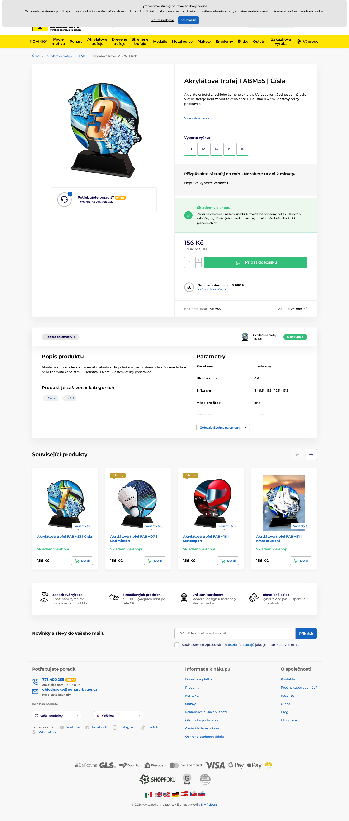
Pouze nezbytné (162, 20)
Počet (190, 262)
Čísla (52, 398)
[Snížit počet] (198, 265)
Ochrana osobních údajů (204, 736)
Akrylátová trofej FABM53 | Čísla (64, 536)
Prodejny (192, 687)
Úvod (36, 56)
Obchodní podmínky (201, 720)
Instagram (127, 727)
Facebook (99, 727)
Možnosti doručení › (212, 289)
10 (190, 149)
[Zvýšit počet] (198, 260)
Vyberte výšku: (197, 137)
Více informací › (196, 118)
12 (203, 149)
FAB (82, 56)
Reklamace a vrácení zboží (206, 712)
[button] (223, 427)
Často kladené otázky (202, 728)
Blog (284, 712)
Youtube (73, 727)
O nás (285, 704)
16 (242, 149)
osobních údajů (241, 645)
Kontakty (192, 695)
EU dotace (289, 720)
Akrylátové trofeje (59, 56)
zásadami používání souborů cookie (297, 11)
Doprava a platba (198, 679)
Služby (190, 704)
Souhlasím (188, 20)
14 (216, 149)
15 (229, 149)
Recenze (287, 695)
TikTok (153, 727)
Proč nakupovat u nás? (299, 687)
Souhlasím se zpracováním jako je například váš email (241, 645)
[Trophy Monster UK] (158, 794)
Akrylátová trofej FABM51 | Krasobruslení (279, 538)
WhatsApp (47, 732)
